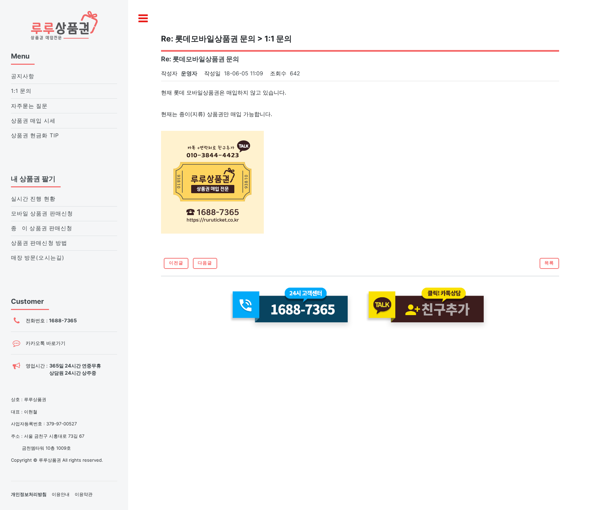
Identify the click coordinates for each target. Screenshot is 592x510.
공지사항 (22, 76)
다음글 (205, 262)
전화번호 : (51, 320)
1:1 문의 (21, 91)
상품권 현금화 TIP (35, 135)
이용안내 (61, 494)
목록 (549, 262)
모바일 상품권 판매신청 (42, 213)
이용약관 (83, 494)
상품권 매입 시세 (33, 120)
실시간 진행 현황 (33, 199)
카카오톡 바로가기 (45, 343)
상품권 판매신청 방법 (39, 243)
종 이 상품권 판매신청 (41, 228)
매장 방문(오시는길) (37, 257)
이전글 (176, 262)
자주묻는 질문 (29, 106)
